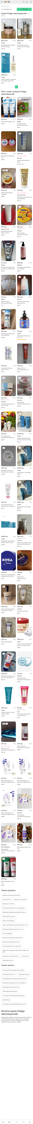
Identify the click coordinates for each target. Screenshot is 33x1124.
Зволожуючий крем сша (8, 121)
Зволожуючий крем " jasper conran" (7, 232)
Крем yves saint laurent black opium (13, 937)
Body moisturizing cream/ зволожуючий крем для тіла (24, 543)
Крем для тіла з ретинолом (10, 956)
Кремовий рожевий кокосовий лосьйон (14, 912)
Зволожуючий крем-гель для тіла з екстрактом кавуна (8, 676)
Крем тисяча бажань (8, 921)
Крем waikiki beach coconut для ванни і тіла (15, 925)
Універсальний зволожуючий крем (22, 124)
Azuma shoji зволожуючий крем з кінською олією (24, 644)
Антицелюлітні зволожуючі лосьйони (13, 970)
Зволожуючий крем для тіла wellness (23, 268)
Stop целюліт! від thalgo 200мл (24, 473)
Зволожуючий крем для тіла (7, 156)
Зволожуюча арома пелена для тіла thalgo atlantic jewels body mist (24, 45)
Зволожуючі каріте (24, 974)
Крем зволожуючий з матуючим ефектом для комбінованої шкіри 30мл (8, 813)
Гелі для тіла (25, 956)
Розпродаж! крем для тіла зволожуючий (24, 198)
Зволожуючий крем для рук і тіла (23, 336)
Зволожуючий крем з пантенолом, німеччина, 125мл (8, 505)
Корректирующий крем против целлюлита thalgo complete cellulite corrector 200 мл (24, 439)
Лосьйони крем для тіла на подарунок (14, 908)
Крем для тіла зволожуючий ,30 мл (23, 368)
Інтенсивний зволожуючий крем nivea (13, 995)
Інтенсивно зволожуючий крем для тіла (14, 1004)
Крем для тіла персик (20, 899)
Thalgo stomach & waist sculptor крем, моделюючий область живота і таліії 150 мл (7, 713)
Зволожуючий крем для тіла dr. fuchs (7, 404)
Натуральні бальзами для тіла (11, 942)
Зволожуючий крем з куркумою (7, 193)
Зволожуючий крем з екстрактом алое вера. (7, 471)
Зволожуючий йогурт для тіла (11, 987)
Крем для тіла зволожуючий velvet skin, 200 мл (8, 749)
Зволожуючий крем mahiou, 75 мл (6, 368)
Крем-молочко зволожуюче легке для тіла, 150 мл (23, 746)
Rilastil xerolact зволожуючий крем (6, 302)
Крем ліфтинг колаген (9, 916)
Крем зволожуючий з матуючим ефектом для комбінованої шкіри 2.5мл (24, 781)
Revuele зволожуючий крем (23, 161)
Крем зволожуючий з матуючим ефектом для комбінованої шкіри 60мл (8, 781)
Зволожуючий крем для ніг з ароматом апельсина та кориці (23, 714)
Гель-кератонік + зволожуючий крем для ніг (7, 436)
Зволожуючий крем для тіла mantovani (7, 334)
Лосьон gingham (7, 933)
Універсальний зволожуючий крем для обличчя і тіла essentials (24, 678)
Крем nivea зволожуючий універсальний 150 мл (8, 575)
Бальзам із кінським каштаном (11, 895)
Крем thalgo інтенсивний (10, 991)
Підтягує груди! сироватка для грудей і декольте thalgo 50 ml (8, 80)
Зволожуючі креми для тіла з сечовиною (14, 983)
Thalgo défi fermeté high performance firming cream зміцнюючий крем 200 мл (8, 541)
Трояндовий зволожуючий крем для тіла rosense (23, 403)
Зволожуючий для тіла (9, 974)
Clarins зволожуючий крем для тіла (23, 302)
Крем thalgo (6, 1000)
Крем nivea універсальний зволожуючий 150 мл (23, 577)
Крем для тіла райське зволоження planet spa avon (16, 951)
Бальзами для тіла (8, 960)
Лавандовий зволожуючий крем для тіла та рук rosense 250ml (24, 815)
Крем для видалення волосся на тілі (13, 929)
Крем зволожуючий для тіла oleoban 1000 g (7, 609)
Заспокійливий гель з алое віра (12, 946)
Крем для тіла (6, 899)
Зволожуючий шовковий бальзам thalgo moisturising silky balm (8, 45)
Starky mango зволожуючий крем (22, 233)
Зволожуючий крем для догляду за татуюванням (8, 268)
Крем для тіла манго (8, 904)
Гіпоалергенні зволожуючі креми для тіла (14, 978)
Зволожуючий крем (22, 611)
